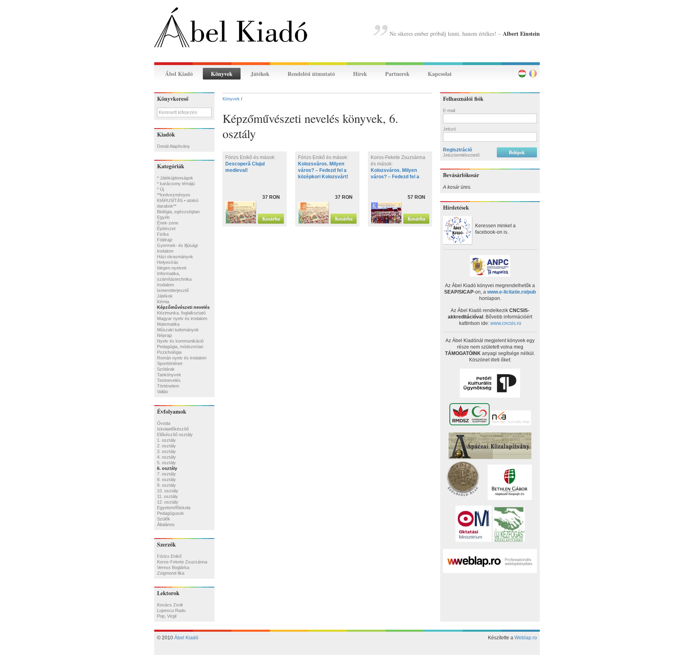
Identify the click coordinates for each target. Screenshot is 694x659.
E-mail (449, 110)
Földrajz (165, 239)
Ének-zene (167, 222)
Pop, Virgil (166, 616)
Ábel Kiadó (179, 73)
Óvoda (163, 423)
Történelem (168, 386)
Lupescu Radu (171, 610)
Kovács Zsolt (170, 604)
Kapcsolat (440, 73)
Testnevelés (169, 380)
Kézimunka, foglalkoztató (181, 312)
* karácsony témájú (176, 183)
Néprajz (164, 335)
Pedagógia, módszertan (180, 346)
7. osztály (166, 473)
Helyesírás (167, 262)
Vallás (162, 391)
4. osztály (166, 457)
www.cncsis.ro (505, 323)
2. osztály (166, 445)
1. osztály (166, 440)
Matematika (168, 324)
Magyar (522, 73)
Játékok (260, 73)
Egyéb (163, 217)
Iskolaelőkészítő (173, 428)
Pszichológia (169, 352)
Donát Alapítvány (173, 146)
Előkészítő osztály (175, 434)
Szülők (163, 518)
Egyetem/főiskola (173, 507)
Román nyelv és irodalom (181, 357)
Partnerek (397, 73)
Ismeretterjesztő (173, 290)
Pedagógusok (170, 513)
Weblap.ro (525, 638)
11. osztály (167, 496)
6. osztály (167, 468)
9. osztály (166, 485)
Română (533, 73)
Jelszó (449, 128)
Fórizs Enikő (169, 556)
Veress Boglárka (173, 567)
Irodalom (165, 284)
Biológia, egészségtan (178, 211)
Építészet (166, 228)
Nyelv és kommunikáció (180, 341)
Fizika (163, 234)
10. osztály (167, 490)
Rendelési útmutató (311, 73)
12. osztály (167, 502)
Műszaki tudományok (178, 329)
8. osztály (166, 479)
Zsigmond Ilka (170, 573)
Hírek (360, 73)
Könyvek (222, 73)
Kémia (163, 301)
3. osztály (166, 451)
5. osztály (166, 462)
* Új (160, 189)
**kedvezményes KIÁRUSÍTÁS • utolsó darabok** (177, 200)
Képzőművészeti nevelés (183, 307)
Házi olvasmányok (175, 256)
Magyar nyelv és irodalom (182, 318)
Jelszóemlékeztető (461, 155)
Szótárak (166, 369)
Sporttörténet (169, 363)
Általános (166, 524)
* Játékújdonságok (175, 177)
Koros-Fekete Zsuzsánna (182, 561)
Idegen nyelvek (172, 267)
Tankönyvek (169, 374)
